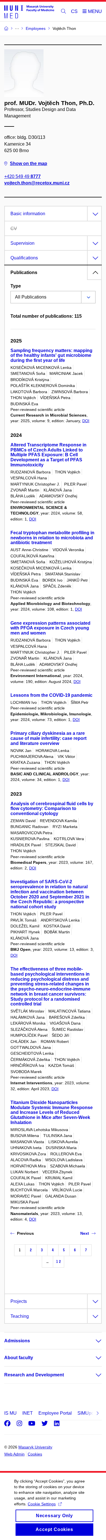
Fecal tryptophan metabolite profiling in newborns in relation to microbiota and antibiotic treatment (52, 537)
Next (84, 1233)
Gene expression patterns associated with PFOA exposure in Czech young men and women (50, 628)
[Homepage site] (29, 11)
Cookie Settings (42, 1504)
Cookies (35, 1454)
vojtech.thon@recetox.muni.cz (37, 183)
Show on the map (28, 163)
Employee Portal (55, 1413)
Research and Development (34, 1374)
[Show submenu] (93, 1340)
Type (15, 286)
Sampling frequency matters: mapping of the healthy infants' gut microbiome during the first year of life (51, 355)
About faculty (18, 1357)
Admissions (17, 1340)
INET (27, 1413)
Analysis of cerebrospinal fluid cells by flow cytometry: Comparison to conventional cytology (51, 808)
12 (58, 1261)
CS (74, 11)
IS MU (10, 1413)
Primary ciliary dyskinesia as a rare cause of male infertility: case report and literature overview (48, 738)
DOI (85, 421)
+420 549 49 (22, 176)
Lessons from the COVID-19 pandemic (51, 695)
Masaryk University (35, 1447)
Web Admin (14, 1454)
